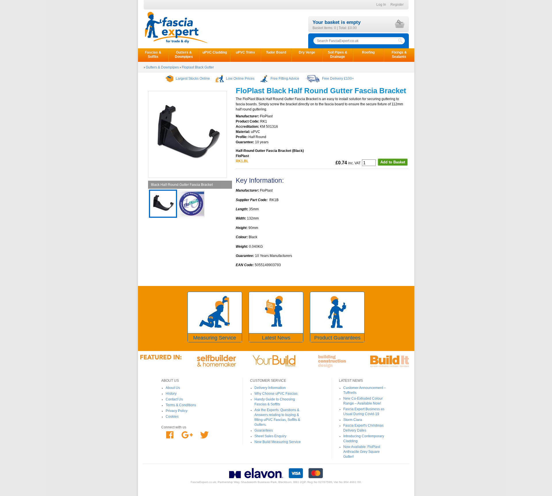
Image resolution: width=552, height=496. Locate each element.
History (171, 394)
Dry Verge (307, 52)
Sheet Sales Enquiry (270, 436)
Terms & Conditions (181, 405)
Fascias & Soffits (153, 54)
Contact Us (174, 399)
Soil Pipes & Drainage (337, 54)
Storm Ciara (352, 420)
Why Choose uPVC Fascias (276, 394)
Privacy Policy (176, 411)
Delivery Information (270, 388)
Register (397, 5)
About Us (173, 388)
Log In (381, 5)
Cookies (172, 417)
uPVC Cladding (214, 52)
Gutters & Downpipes (184, 54)
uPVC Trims (245, 52)
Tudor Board (276, 52)
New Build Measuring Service (277, 442)
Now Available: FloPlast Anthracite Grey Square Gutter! (361, 452)
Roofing (368, 52)
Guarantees (263, 430)
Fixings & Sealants (399, 54)
